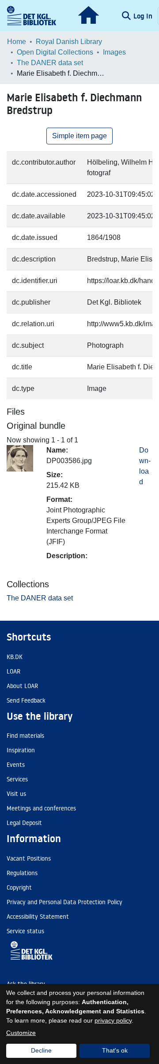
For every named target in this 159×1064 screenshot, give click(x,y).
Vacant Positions (29, 858)
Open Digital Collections (55, 52)
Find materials (25, 736)
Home (16, 41)
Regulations (22, 873)
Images (114, 52)
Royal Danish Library (69, 41)
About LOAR (22, 686)
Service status (25, 931)
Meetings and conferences (41, 808)
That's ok (115, 1050)
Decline (41, 1050)
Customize (21, 1032)
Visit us (16, 794)
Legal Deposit (24, 823)
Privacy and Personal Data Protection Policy (64, 902)
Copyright (19, 887)
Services (17, 779)
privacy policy (113, 1020)
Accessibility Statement (38, 916)
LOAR (13, 671)
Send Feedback (26, 700)
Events (16, 765)
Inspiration (21, 750)
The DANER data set (50, 62)
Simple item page (79, 136)
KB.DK (15, 657)
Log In (143, 16)
